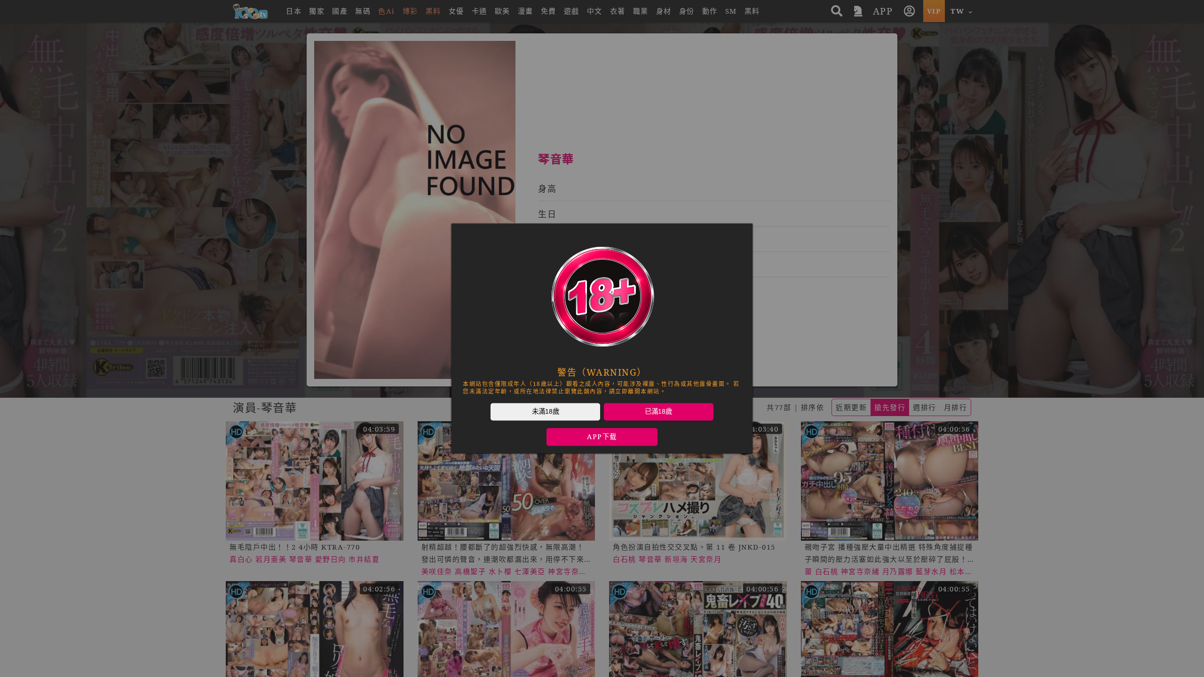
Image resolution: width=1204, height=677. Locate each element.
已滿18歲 (658, 411)
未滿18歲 (545, 411)
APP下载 (602, 437)
